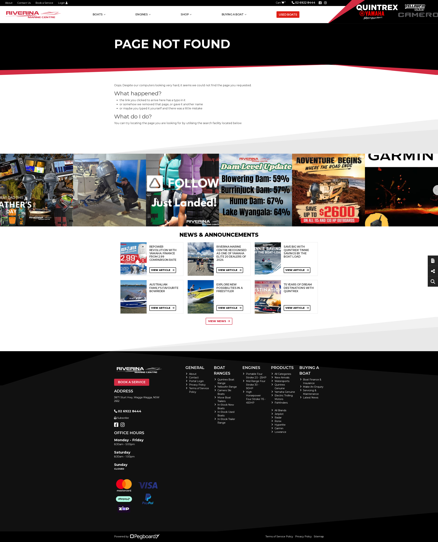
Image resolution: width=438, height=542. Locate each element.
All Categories (283, 373)
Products (282, 367)
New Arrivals (282, 377)
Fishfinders (281, 402)
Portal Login (196, 381)
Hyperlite (280, 424)
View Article (161, 270)
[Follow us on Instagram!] (123, 425)
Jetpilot (279, 414)
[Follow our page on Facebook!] (320, 3)
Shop (185, 14)
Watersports (282, 381)
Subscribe (123, 417)
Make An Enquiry (313, 386)
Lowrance (280, 431)
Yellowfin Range (227, 386)
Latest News (310, 397)
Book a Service (44, 2)
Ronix (278, 421)
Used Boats (288, 14)
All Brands (280, 410)
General (194, 367)
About (8, 2)
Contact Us (24, 2)
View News (217, 321)
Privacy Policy (197, 384)
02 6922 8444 (305, 2)
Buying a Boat (309, 370)
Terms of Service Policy (279, 536)
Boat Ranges (222, 370)
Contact (194, 377)
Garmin (279, 428)
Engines (251, 367)
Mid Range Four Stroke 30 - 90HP (255, 385)
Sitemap (319, 536)
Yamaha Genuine (285, 391)
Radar (278, 417)
